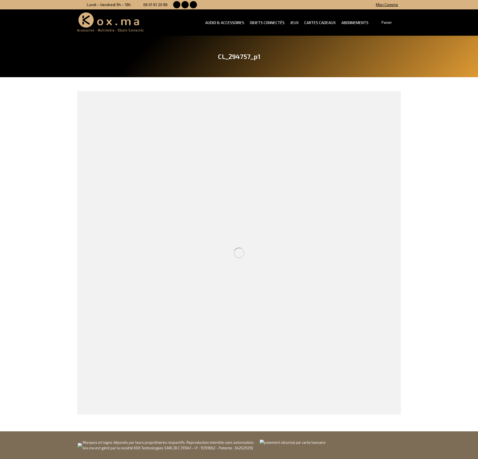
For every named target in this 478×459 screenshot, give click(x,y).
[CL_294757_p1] (239, 253)
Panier (386, 22)
